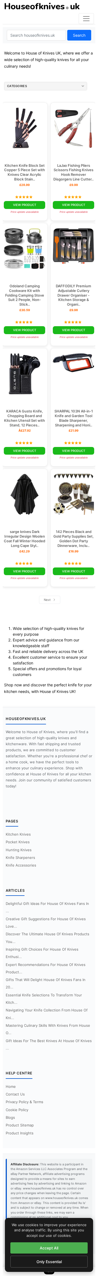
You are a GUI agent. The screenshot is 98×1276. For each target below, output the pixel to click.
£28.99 (24, 185)
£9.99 (73, 185)
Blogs (10, 1117)
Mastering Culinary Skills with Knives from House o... (48, 1029)
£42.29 (24, 551)
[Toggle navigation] (86, 18)
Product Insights (19, 1133)
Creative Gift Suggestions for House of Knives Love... (46, 922)
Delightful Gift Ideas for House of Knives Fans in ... (47, 907)
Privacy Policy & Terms (24, 1102)
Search (79, 35)
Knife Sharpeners (20, 857)
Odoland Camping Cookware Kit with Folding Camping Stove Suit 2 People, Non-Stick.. (24, 295)
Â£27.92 (25, 430)
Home (11, 1086)
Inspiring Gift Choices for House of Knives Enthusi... (42, 953)
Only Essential (49, 1261)
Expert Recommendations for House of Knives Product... (45, 968)
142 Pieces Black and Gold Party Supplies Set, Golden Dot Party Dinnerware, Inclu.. (73, 538)
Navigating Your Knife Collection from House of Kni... (47, 1014)
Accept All (49, 1248)
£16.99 (73, 551)
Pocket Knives (18, 842)
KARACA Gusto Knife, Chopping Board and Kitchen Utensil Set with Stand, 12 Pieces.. (24, 418)
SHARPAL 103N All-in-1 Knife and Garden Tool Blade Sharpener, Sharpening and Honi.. (73, 418)
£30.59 (24, 310)
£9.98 (73, 310)
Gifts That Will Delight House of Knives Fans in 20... (45, 983)
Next (48, 600)
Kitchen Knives (18, 834)
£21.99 (73, 430)
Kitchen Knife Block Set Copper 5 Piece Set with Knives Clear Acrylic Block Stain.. (24, 172)
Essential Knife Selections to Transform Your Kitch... (44, 999)
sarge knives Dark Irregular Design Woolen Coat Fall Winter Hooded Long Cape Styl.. (24, 538)
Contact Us (15, 1094)
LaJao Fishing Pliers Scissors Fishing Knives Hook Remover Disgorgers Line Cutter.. (73, 172)
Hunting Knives (19, 850)
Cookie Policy (17, 1110)
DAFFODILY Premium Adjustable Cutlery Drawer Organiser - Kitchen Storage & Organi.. (73, 295)
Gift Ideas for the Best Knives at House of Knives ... (49, 1044)
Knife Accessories (21, 865)
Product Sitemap (20, 1125)
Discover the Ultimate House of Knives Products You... (47, 938)
